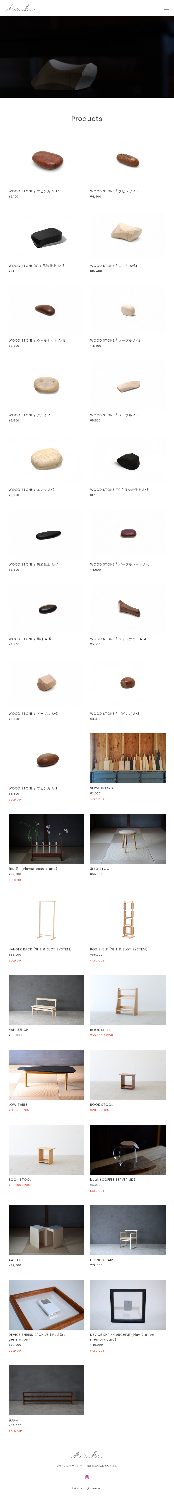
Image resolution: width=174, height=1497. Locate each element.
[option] (87, 57)
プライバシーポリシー (69, 1465)
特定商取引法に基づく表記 (102, 1465)
